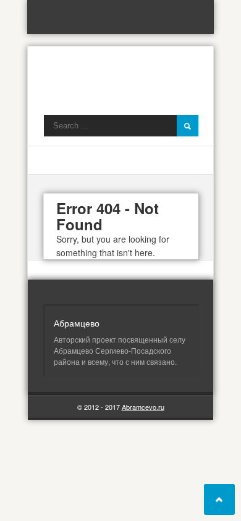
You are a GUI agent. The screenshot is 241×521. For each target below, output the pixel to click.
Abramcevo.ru (143, 407)
